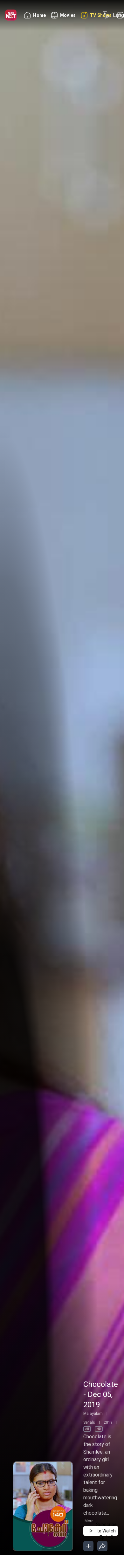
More (89, 1521)
